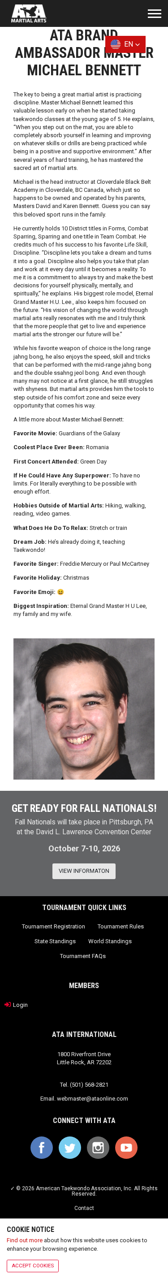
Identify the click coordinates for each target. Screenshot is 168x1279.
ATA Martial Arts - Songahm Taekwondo (29, 13)
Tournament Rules (121, 926)
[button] (125, 44)
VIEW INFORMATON (84, 870)
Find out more (25, 1240)
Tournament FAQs (83, 956)
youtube (126, 1147)
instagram (98, 1147)
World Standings (110, 941)
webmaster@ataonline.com (92, 1098)
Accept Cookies (33, 1265)
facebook (41, 1147)
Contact (84, 1208)
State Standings (55, 941)
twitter (70, 1147)
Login (20, 1005)
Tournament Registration (53, 926)
